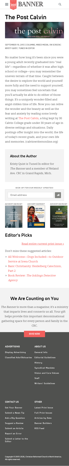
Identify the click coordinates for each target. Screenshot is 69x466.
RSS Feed (39, 429)
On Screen (54, 45)
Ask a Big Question (15, 418)
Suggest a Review (14, 423)
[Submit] (58, 195)
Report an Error (13, 434)
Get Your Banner (13, 408)
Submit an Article (14, 429)
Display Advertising (15, 353)
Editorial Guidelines (45, 358)
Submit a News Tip (14, 413)
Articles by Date (43, 418)
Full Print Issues (43, 413)
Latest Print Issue (43, 408)
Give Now (34, 334)
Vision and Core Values (46, 373)
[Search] (60, 4)
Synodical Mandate (44, 368)
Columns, (31, 45)
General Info (41, 353)
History (38, 363)
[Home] (30, 4)
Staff (37, 378)
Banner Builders (43, 423)
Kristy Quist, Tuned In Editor (20, 48)
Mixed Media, (42, 45)
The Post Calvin (28, 118)
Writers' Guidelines (44, 384)
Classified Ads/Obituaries (18, 358)
